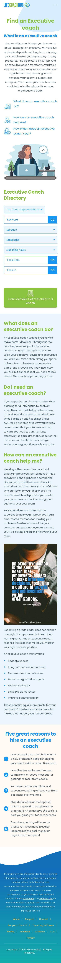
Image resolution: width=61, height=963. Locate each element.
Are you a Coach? (17, 925)
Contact (43, 919)
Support (29, 919)
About (16, 919)
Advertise (25, 931)
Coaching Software (43, 925)
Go (53, 220)
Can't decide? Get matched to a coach (30, 301)
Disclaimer (28, 898)
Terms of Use (46, 898)
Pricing (10, 931)
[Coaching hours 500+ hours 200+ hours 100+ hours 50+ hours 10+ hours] (30, 250)
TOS (52, 931)
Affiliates (40, 931)
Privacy (31, 938)
